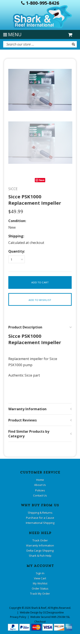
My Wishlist (40, 583)
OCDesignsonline (53, 612)
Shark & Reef (38, 608)
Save (41, 180)
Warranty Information (40, 545)
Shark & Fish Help (40, 556)
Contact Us (40, 495)
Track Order (40, 540)
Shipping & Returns (40, 512)
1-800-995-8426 (42, 3)
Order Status (40, 588)
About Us (40, 485)
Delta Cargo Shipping (40, 550)
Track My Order (40, 593)
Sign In (40, 573)
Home (40, 480)
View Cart (40, 578)
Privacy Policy (18, 617)
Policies (40, 490)
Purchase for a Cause (40, 518)
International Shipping (40, 523)
